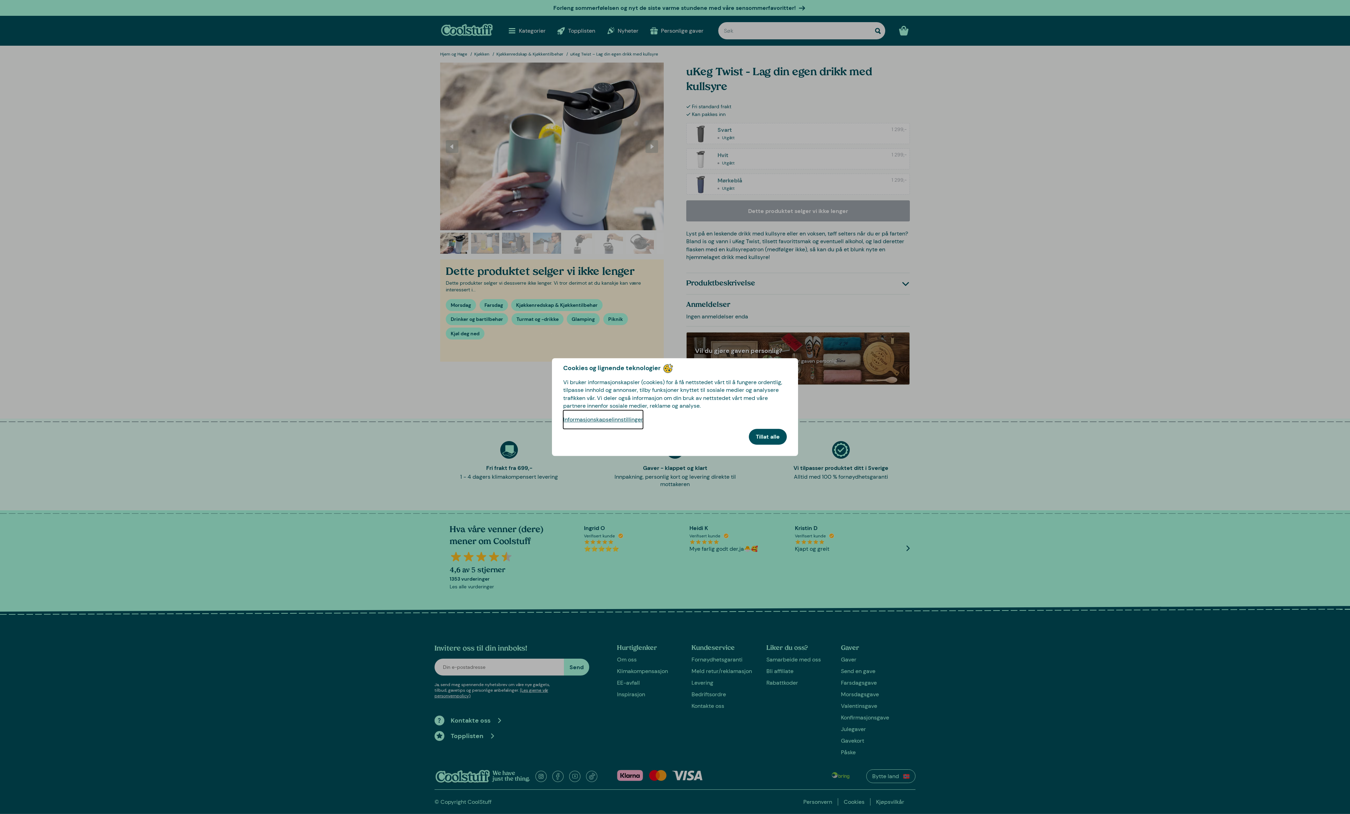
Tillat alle (768, 436)
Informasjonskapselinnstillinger (603, 419)
